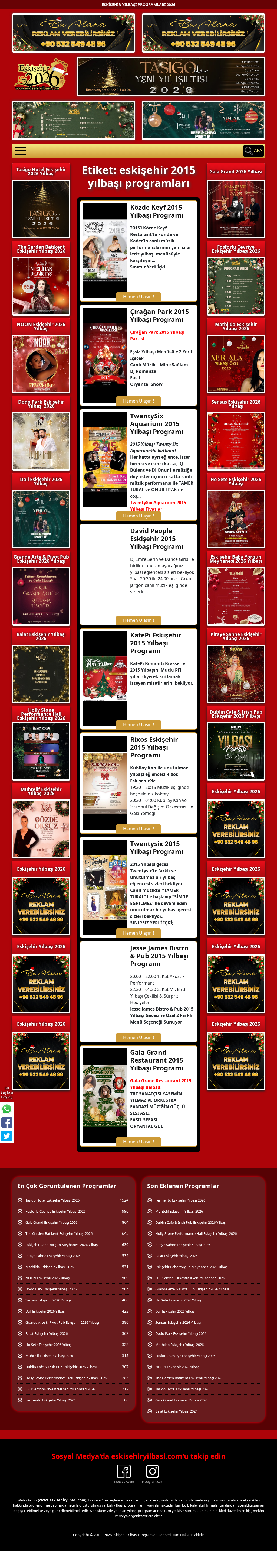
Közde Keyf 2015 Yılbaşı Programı (156, 211)
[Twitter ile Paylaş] (7, 1136)
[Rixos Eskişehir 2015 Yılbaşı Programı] (105, 783)
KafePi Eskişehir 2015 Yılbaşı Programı (155, 642)
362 (125, 1333)
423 (125, 1311)
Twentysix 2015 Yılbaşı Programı (156, 847)
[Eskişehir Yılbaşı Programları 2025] (73, 32)
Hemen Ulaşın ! (138, 297)
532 (125, 1255)
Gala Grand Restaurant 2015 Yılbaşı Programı (156, 1060)
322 (125, 1344)
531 (125, 1266)
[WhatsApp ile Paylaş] (7, 1109)
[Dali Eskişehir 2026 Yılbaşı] (203, 120)
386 (125, 1322)
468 (125, 1300)
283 (125, 1377)
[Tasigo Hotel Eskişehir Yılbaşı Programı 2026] (171, 76)
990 (125, 1211)
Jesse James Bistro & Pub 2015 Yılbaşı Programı (159, 955)
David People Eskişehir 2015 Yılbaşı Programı (156, 538)
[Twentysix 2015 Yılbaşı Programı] (105, 887)
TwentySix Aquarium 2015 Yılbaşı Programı (156, 423)
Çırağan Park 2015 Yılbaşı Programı (159, 315)
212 (125, 1388)
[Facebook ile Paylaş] (7, 1122)
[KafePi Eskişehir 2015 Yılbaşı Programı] (105, 678)
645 (125, 1233)
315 (125, 1355)
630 (125, 1244)
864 (125, 1222)
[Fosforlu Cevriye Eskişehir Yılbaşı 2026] (73, 120)
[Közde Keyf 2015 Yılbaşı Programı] (105, 250)
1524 (124, 1200)
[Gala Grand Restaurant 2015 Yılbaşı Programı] (105, 1096)
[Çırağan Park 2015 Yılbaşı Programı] (105, 355)
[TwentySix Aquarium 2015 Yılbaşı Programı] (105, 459)
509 (125, 1277)
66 (126, 1400)
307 (125, 1366)
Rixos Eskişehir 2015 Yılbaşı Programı (154, 747)
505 (125, 1288)
